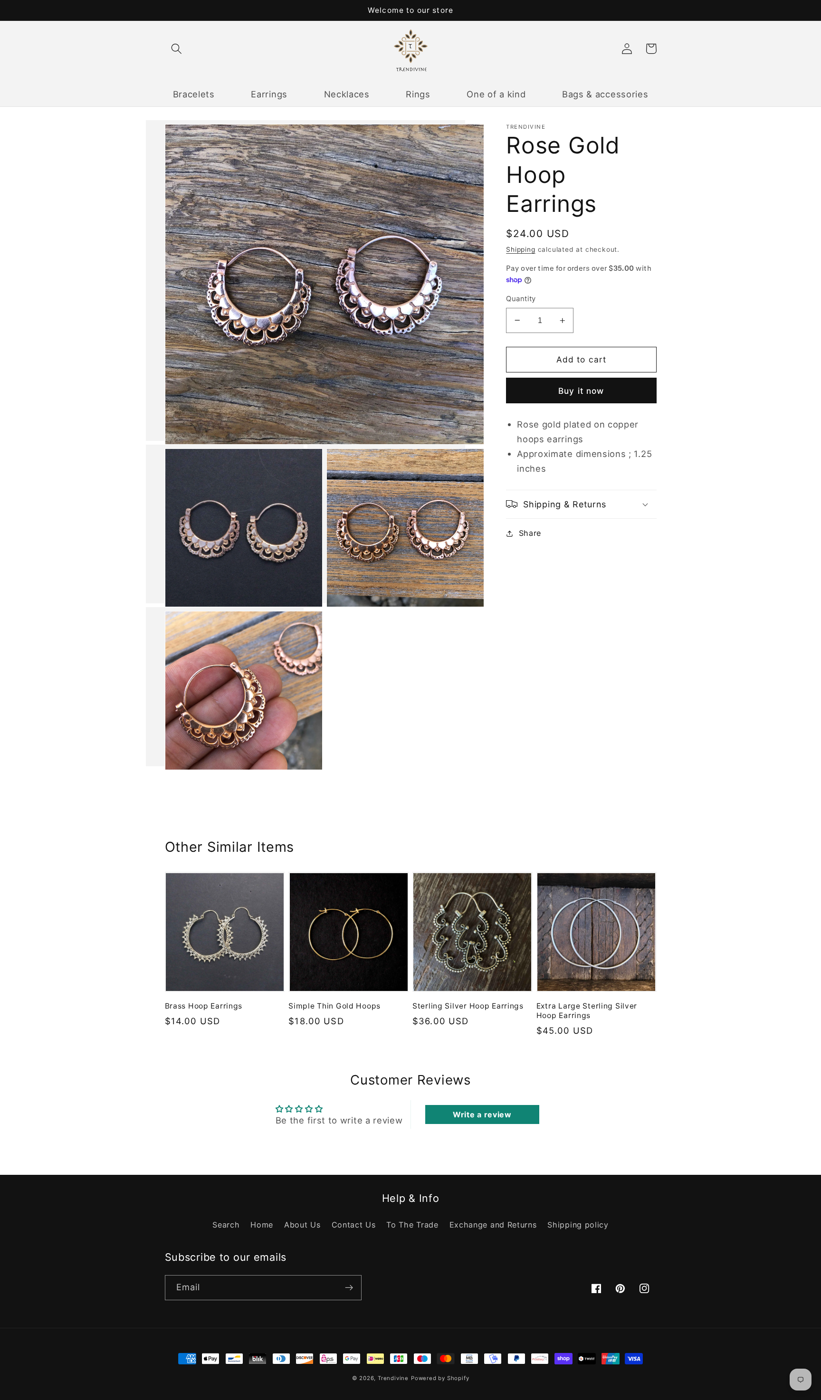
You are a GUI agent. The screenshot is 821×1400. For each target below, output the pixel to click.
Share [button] (530, 533)
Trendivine (393, 1378)
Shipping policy (577, 1224)
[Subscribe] (349, 1288)
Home (261, 1224)
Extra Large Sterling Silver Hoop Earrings (586, 1010)
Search (225, 1224)
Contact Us (354, 1224)
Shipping (520, 249)
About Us (302, 1224)
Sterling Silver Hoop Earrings (468, 1005)
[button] (177, 49)
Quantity (521, 299)
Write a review (482, 1114)
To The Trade (412, 1224)
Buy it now (581, 390)
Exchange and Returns (493, 1224)
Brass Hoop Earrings (204, 1005)
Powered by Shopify (440, 1378)
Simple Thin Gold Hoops (334, 1005)
